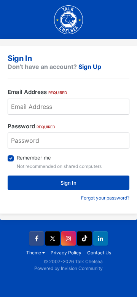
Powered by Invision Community (68, 268)
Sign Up (89, 66)
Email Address (37, 92)
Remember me (34, 158)
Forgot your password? (105, 198)
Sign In (68, 183)
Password (31, 126)
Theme (34, 252)
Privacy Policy (66, 252)
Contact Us (99, 252)
